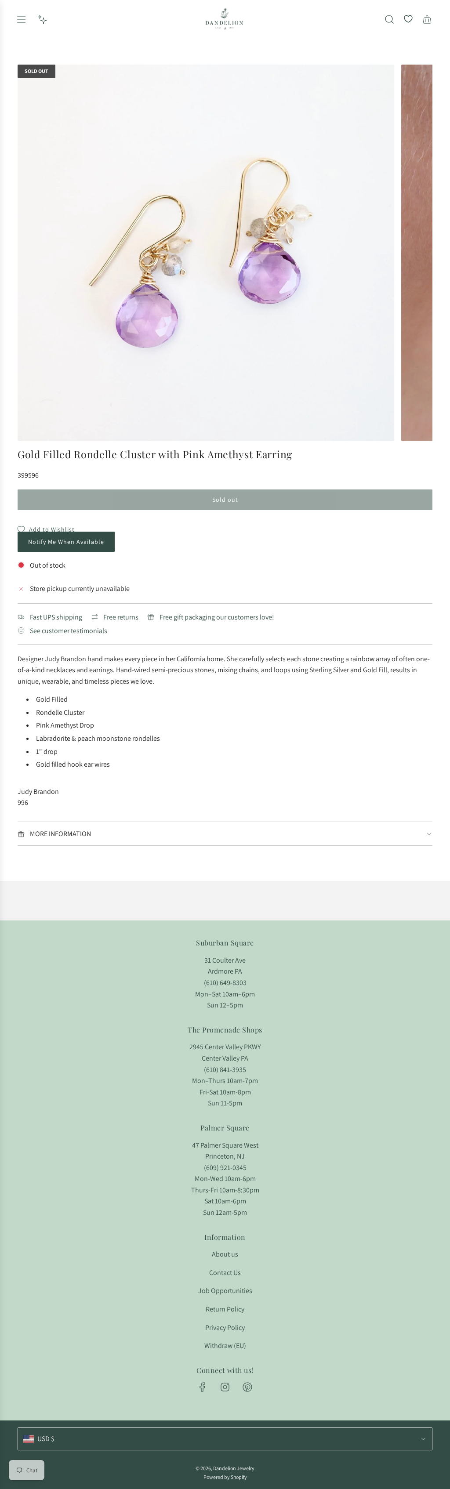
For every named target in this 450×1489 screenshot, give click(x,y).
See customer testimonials (68, 630)
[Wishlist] (408, 19)
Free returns (120, 617)
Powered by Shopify (225, 1477)
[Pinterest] (247, 1387)
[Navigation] (21, 19)
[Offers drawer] (42, 19)
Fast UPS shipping (56, 617)
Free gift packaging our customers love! (217, 617)
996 (23, 802)
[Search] (389, 19)
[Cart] (427, 19)
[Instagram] (225, 1387)
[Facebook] (202, 1387)
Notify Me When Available (66, 542)
